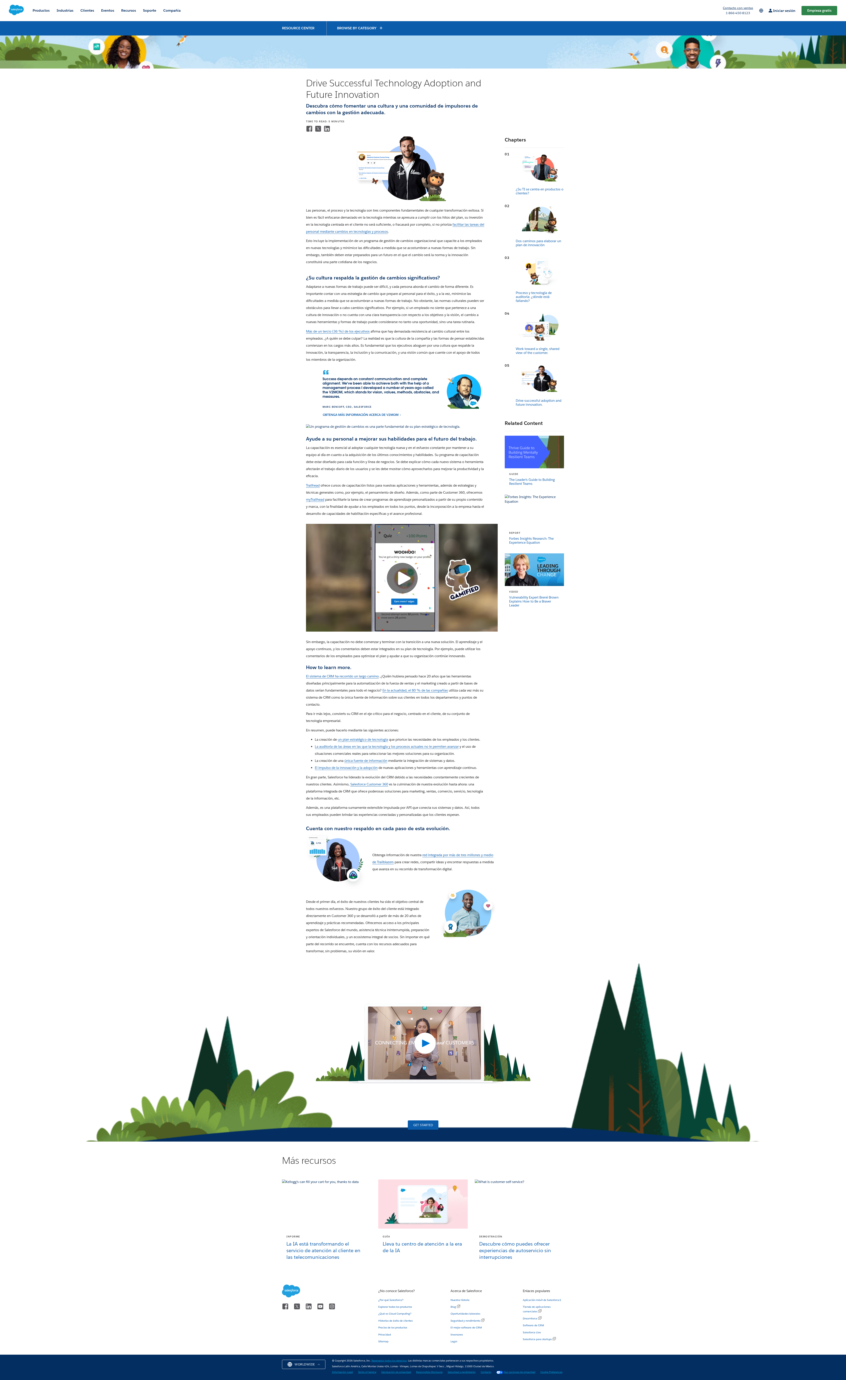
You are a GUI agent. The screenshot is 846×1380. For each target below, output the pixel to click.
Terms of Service (367, 1372)
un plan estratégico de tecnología (363, 739)
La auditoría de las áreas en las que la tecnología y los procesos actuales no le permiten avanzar (387, 746)
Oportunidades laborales (465, 1313)
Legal (454, 1341)
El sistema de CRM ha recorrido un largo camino (342, 676)
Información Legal (342, 1372)
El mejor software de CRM (466, 1327)
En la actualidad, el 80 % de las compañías (415, 690)
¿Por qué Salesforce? (390, 1300)
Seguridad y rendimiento (465, 1320)
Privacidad (384, 1334)
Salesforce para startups (537, 1339)
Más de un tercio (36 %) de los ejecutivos (338, 331)
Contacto (486, 1372)
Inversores (457, 1334)
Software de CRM (533, 1325)
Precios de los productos (392, 1327)
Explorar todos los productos (395, 1307)
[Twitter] (318, 128)
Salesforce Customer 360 (369, 784)
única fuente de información (365, 761)
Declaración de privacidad (396, 1372)
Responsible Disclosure (429, 1372)
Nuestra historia (460, 1300)
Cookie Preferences (551, 1372)
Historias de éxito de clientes (395, 1320)
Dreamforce (530, 1318)
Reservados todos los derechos (389, 1360)
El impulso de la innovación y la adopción (346, 768)
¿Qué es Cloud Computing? (394, 1313)
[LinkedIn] (327, 128)
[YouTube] (321, 1305)
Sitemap (383, 1341)
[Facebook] (309, 128)
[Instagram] (332, 1305)
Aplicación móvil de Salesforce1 (542, 1300)
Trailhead (313, 485)
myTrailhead (315, 499)
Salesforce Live (532, 1332)
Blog (453, 1307)
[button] (360, 28)
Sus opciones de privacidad (519, 1372)
